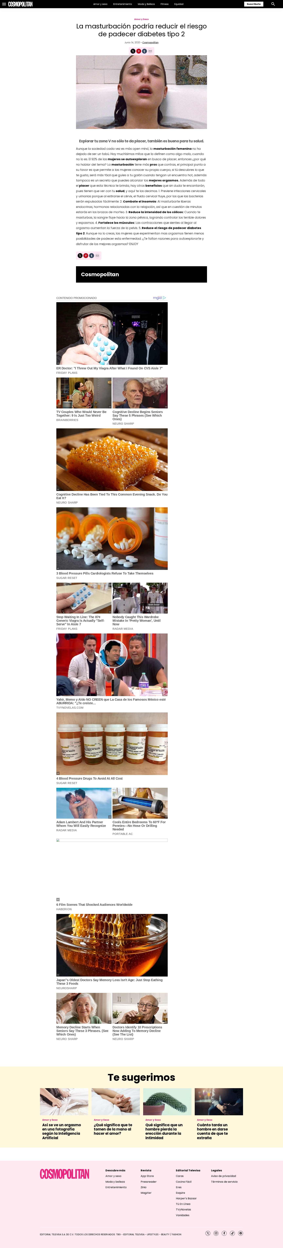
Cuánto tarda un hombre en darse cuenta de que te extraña (212, 1131)
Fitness (165, 4)
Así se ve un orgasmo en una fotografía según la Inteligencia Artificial (61, 1131)
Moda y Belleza (146, 4)
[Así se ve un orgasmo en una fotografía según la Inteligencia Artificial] (64, 1101)
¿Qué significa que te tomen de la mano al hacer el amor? (113, 1129)
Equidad (178, 4)
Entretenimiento (122, 4)
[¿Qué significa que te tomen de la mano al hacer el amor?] (116, 1101)
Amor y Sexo (141, 19)
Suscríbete (254, 4)
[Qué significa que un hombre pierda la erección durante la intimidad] (167, 1101)
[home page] (20, 4)
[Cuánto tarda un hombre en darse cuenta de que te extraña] (219, 1101)
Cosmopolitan (150, 42)
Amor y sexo (100, 4)
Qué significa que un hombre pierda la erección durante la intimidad (164, 1131)
